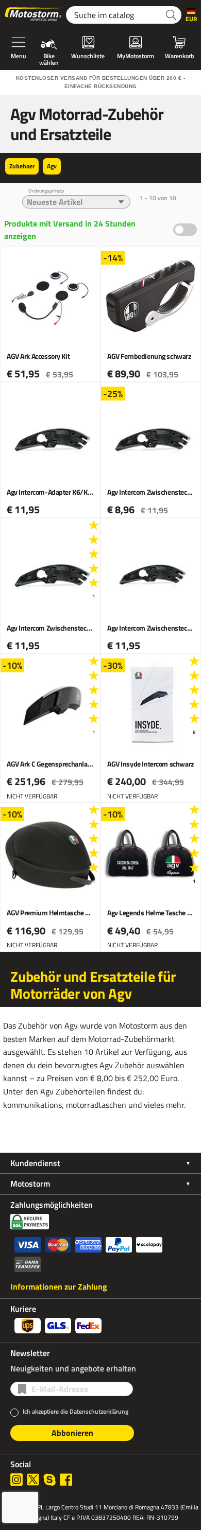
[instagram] (16, 1479)
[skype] (49, 1479)
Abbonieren (72, 1433)
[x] (33, 1479)
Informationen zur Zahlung (58, 1286)
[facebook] (66, 1479)
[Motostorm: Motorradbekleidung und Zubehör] (35, 15)
